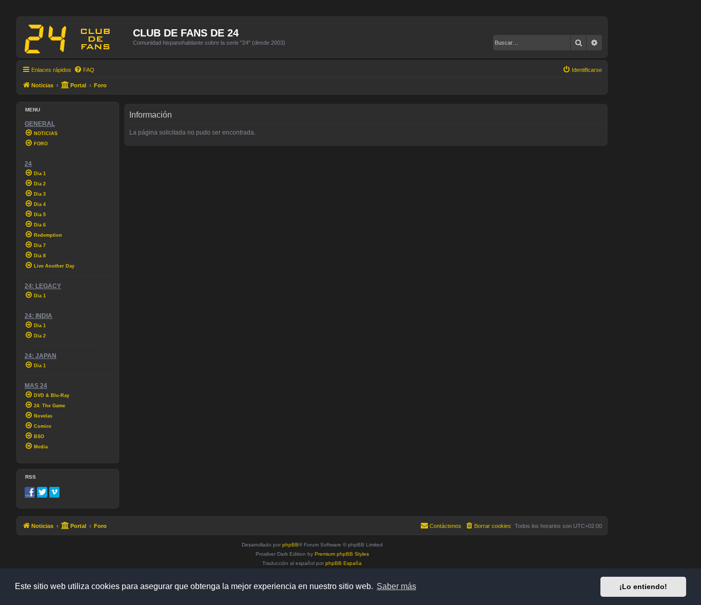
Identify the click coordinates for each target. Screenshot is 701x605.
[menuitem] (84, 70)
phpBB (290, 544)
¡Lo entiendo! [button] (643, 586)
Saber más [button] (396, 586)
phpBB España (343, 563)
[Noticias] (76, 37)
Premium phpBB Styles (342, 554)
